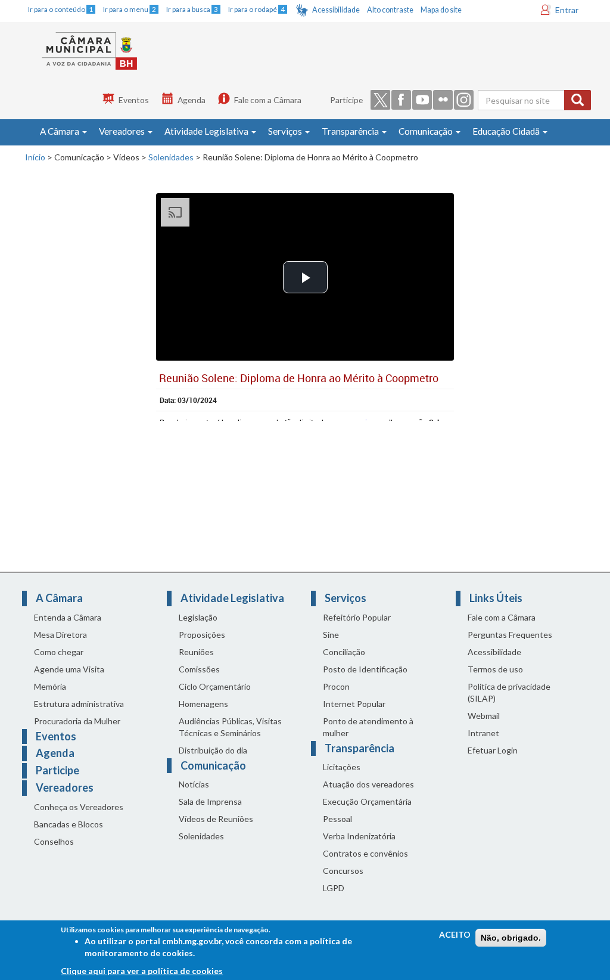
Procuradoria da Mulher (77, 721)
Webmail (484, 716)
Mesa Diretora (60, 634)
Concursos (343, 871)
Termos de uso (495, 669)
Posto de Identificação (365, 669)
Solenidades (171, 157)
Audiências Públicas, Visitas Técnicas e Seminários (230, 727)
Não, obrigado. (511, 937)
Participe (346, 100)
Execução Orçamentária (367, 801)
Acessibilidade (336, 9)
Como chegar (58, 652)
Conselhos (54, 841)
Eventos (134, 100)
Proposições (202, 634)
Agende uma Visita (69, 669)
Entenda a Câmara (67, 617)
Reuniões (196, 652)
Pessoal (337, 819)
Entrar (566, 10)
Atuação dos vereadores (368, 784)
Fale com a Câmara (267, 100)
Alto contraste (390, 9)
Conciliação (344, 652)
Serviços (286, 131)
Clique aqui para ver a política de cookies (142, 971)
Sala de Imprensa (210, 801)
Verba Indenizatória (359, 836)
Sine (331, 634)
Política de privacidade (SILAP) (509, 692)
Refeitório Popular (357, 617)
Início (35, 157)
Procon (336, 686)
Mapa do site (441, 9)
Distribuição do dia (213, 750)
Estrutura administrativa (79, 704)
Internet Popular (354, 704)
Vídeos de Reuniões (216, 819)
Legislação (198, 617)
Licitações (341, 767)
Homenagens (203, 704)
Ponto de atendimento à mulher (368, 727)
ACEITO (455, 934)
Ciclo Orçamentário (215, 686)
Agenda (192, 100)
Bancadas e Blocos (68, 824)
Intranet (483, 733)
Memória (50, 686)
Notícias (194, 784)
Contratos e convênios (365, 853)
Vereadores (123, 131)
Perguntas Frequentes (510, 634)
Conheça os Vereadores (78, 807)
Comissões (199, 669)
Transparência (351, 131)
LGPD (333, 888)
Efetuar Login (493, 750)
